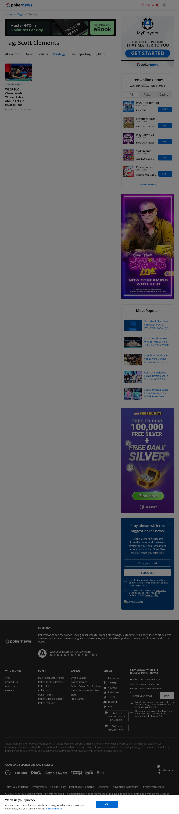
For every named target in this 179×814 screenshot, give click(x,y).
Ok (106, 804)
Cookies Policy (54, 808)
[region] (89, 804)
